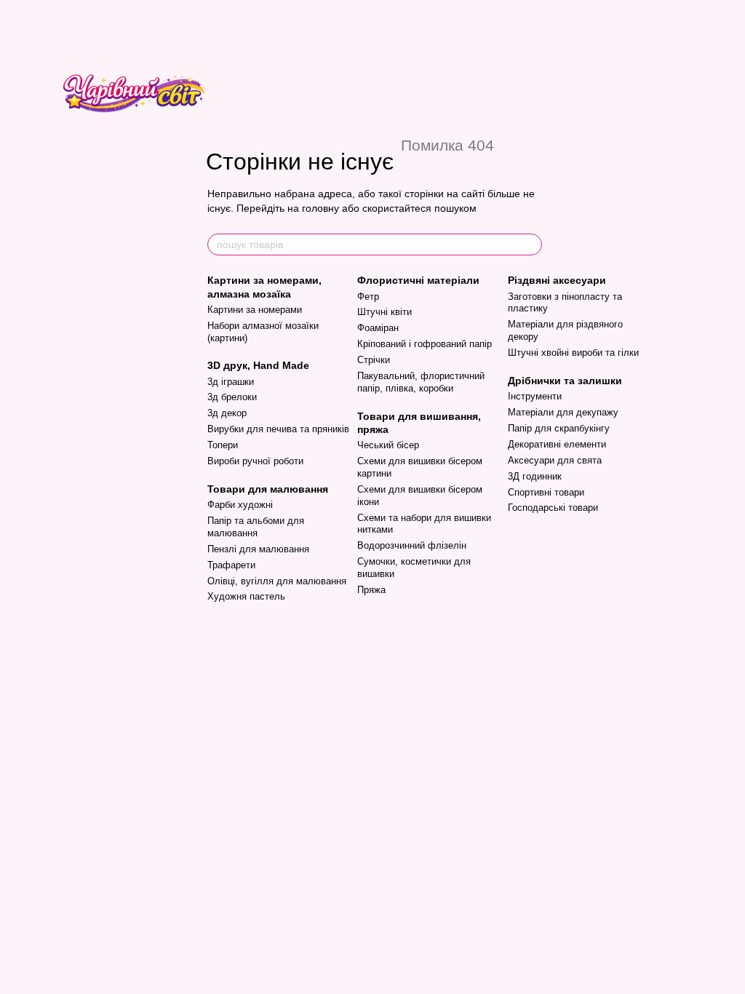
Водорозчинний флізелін (411, 545)
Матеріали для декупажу (563, 412)
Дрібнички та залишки (565, 380)
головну (320, 208)
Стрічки (373, 359)
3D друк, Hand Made (258, 365)
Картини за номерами (254, 309)
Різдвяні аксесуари (557, 280)
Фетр (368, 296)
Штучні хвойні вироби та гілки (573, 352)
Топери (222, 445)
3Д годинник (535, 476)
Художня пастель (246, 596)
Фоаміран (378, 327)
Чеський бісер (388, 445)
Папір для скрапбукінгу (559, 428)
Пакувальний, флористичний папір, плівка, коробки (421, 382)
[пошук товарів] (530, 244)
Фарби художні (240, 504)
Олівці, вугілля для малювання (276, 581)
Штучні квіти (384, 311)
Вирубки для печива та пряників (278, 429)
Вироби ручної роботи (255, 461)
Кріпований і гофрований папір (424, 343)
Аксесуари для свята (555, 460)
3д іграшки (230, 381)
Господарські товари (553, 507)
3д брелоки (232, 396)
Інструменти (535, 396)
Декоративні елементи (557, 444)
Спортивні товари (546, 492)
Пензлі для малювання (258, 549)
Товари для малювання (267, 489)
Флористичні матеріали (418, 280)
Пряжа (371, 589)
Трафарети (231, 565)
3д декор (227, 412)
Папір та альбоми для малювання (255, 526)
